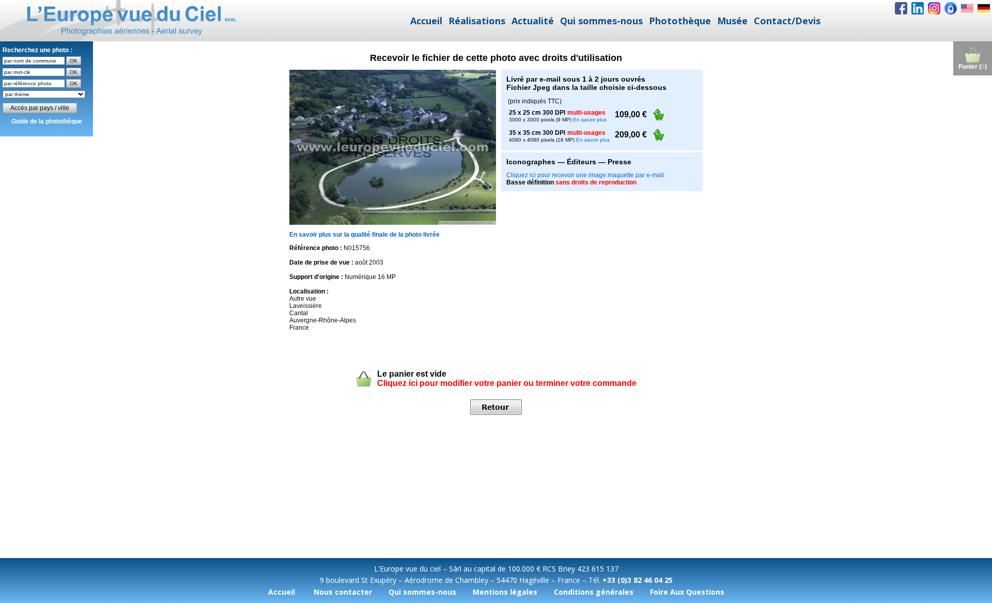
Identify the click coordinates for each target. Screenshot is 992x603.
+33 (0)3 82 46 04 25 (637, 580)
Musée (732, 20)
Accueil (426, 20)
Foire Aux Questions (687, 592)
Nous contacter (343, 592)
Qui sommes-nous (601, 20)
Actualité (533, 20)
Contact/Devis (787, 20)
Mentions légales (505, 592)
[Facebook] (901, 8)
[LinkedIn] (917, 8)
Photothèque (680, 20)
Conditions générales (593, 592)
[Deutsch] (984, 8)
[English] (967, 8)
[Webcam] (950, 8)
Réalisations (476, 20)
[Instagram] (934, 8)
